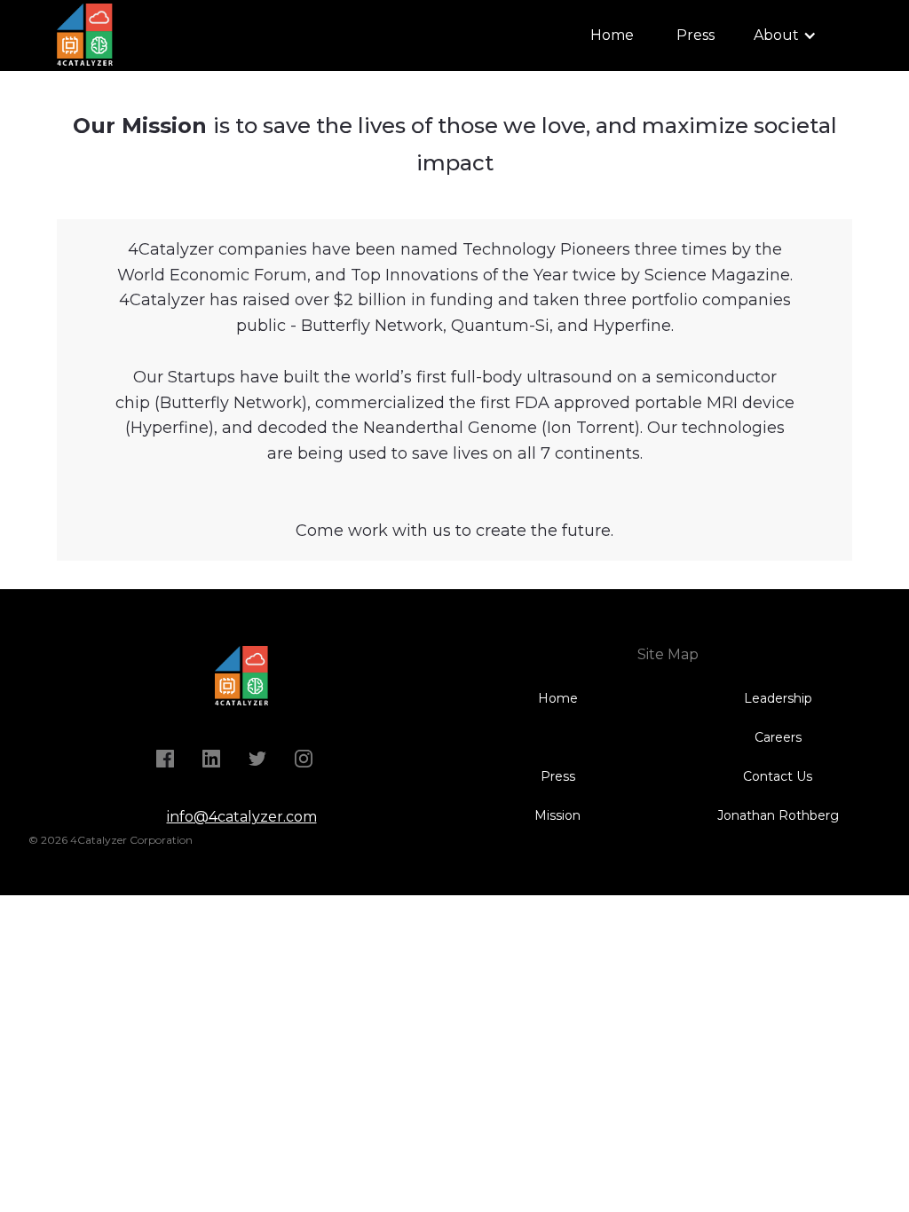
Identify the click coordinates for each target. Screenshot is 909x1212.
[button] (785, 35)
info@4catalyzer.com (242, 816)
